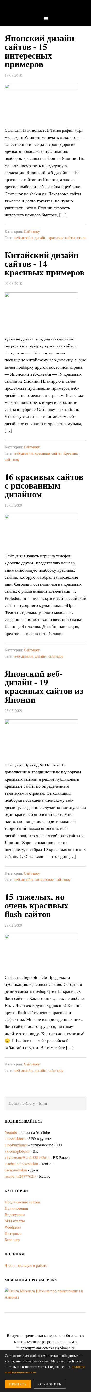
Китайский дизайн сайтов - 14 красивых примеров (44, 263)
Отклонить (49, 1384)
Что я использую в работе (26, 1265)
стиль (81, 237)
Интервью (13, 1233)
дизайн (40, 237)
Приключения (16, 1208)
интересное (44, 879)
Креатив (70, 453)
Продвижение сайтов (22, 1201)
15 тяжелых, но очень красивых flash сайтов (36, 905)
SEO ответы (15, 1220)
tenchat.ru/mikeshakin (21, 1163)
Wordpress (13, 1226)
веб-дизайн (23, 237)
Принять (17, 1384)
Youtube (11, 1132)
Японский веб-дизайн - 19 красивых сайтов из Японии (44, 686)
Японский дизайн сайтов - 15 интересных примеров (39, 51)
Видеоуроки (15, 1214)
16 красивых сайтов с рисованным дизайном (44, 485)
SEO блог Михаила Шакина (45, 8)
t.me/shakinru (15, 1138)
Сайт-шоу (32, 231)
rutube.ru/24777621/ (20, 1176)
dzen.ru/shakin (16, 1169)
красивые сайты (61, 237)
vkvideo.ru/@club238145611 (27, 1157)
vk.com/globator (17, 1151)
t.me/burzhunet (16, 1144)
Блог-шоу (12, 1239)
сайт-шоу (12, 459)
